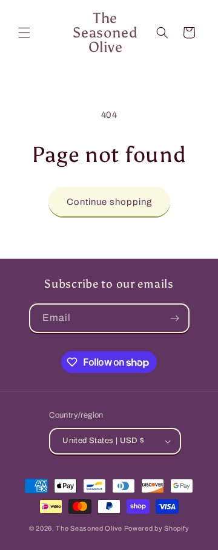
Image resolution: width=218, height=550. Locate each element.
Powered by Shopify (157, 528)
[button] (24, 32)
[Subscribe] (175, 318)
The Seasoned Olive (89, 528)
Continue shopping (109, 202)
